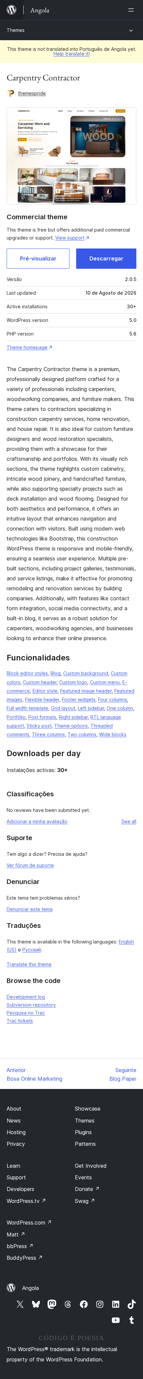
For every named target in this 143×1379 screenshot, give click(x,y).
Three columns (48, 734)
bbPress (20, 1246)
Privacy (16, 1143)
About (14, 1108)
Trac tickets (20, 1021)
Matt (16, 1234)
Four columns (112, 699)
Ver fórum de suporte (30, 865)
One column (120, 708)
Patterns (85, 1143)
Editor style (45, 691)
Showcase (87, 1108)
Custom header (40, 682)
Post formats (42, 717)
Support (16, 1177)
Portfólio (16, 717)
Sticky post (39, 726)
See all (128, 821)
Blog (56, 673)
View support (69, 238)
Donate (87, 1189)
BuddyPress (25, 1257)
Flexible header (42, 699)
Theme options (71, 726)
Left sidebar (91, 708)
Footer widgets (78, 699)
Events (83, 1177)
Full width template (27, 708)
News (14, 1120)
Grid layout (63, 708)
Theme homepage (27, 347)
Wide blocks (112, 734)
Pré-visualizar (38, 258)
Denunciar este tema (30, 909)
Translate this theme (29, 964)
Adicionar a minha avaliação (37, 821)
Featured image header (86, 691)
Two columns (82, 734)
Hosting (16, 1132)
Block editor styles (27, 673)
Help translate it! (72, 53)
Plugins (83, 1132)
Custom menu (105, 682)
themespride (32, 93)
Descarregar (106, 258)
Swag (85, 1201)
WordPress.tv (26, 1201)
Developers (20, 1189)
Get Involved (91, 1165)
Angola (30, 1288)
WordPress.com (29, 1222)
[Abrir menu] (132, 10)
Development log (26, 997)
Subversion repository (31, 1005)
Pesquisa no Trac (26, 1013)
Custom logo (73, 682)
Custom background (85, 673)
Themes (16, 30)
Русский (31, 949)
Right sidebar (73, 717)
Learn (13, 1165)
